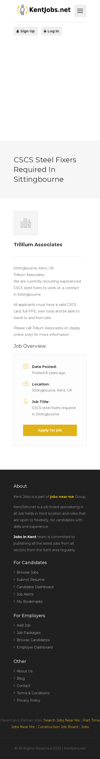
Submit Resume (31, 579)
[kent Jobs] (43, 10)
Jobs (85, 727)
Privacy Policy (28, 700)
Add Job (24, 625)
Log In (53, 31)
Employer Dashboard (35, 647)
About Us (25, 671)
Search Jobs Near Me (62, 720)
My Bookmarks (29, 601)
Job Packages (29, 633)
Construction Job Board (58, 727)
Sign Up (27, 31)
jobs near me (62, 496)
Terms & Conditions (33, 693)
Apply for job (50, 430)
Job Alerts (25, 594)
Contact (23, 686)
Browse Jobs (27, 572)
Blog (21, 678)
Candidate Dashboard (35, 587)
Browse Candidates (33, 640)
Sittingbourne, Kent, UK (52, 390)
